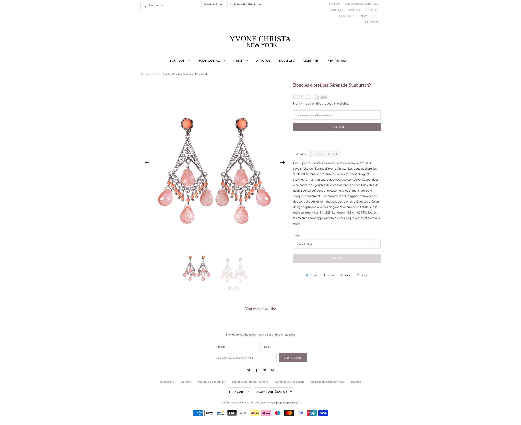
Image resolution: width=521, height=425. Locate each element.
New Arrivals (337, 61)
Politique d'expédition (211, 382)
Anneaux (354, 10)
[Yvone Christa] (260, 42)
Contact (186, 382)
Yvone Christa (237, 402)
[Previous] (146, 162)
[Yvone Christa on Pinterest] (264, 370)
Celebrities (311, 61)
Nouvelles (286, 61)
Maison (334, 3)
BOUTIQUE (178, 61)
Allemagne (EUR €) (243, 4)
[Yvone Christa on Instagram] (272, 370)
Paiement (372, 22)
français (211, 4)
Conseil (332, 154)
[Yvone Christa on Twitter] (248, 370)
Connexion (347, 16)
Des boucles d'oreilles (362, 3)
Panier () (371, 16)
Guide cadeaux (209, 61)
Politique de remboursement (250, 382)
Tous (156, 74)
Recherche (167, 382)
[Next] (282, 162)
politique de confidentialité (327, 382)
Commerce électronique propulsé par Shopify (274, 402)
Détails (318, 154)
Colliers (372, 10)
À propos (263, 61)
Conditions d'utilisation (289, 382)
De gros (356, 382)
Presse (238, 61)
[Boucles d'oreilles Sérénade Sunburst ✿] (214, 162)
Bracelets (335, 10)
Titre (296, 236)
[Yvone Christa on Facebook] (256, 370)
